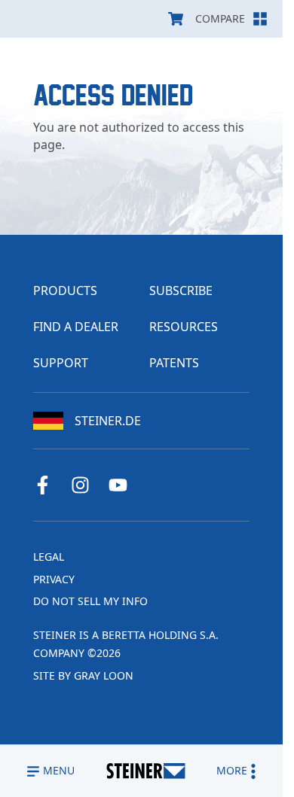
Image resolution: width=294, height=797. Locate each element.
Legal (48, 556)
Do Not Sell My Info (90, 601)
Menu (59, 770)
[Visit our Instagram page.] (86, 485)
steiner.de (108, 420)
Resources (183, 326)
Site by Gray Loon (83, 675)
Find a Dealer (75, 326)
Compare (220, 18)
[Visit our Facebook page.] (48, 485)
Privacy (54, 579)
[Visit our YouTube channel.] (124, 485)
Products (65, 290)
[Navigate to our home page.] (146, 771)
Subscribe (181, 290)
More (231, 770)
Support (60, 362)
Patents (174, 362)
